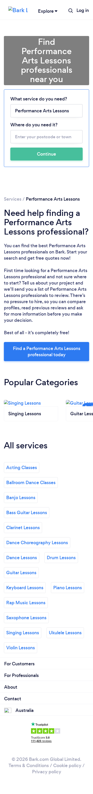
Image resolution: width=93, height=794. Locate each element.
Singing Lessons (22, 633)
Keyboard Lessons (24, 588)
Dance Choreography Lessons (37, 543)
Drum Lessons (61, 558)
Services (12, 199)
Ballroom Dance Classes (31, 482)
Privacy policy (46, 772)
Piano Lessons (67, 588)
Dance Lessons (21, 558)
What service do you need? (38, 99)
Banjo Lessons (20, 497)
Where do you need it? (34, 125)
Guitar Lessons (21, 573)
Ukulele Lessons (65, 633)
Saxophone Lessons (26, 618)
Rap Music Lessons (25, 603)
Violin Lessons (20, 648)
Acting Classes (21, 467)
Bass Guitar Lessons (26, 512)
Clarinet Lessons (23, 528)
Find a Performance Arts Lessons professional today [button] (46, 351)
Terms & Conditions (29, 765)
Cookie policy (67, 765)
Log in (82, 10)
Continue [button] (46, 154)
